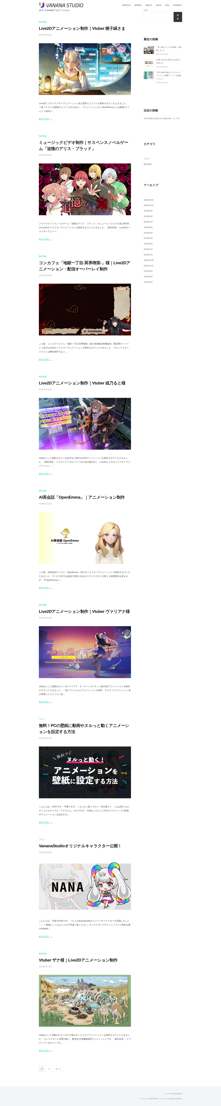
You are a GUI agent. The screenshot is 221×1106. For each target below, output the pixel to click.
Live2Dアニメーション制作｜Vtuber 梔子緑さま (82, 28)
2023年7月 (148, 222)
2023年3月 (148, 244)
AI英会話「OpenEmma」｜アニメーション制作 (82, 497)
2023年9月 (148, 211)
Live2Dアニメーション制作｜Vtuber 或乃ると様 (82, 383)
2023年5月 (148, 233)
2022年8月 (148, 276)
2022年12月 (149, 260)
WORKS (138, 5)
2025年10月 (149, 200)
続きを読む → (46, 119)
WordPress (154, 1099)
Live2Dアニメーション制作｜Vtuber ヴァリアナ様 (84, 611)
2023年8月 (148, 216)
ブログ (42, 719)
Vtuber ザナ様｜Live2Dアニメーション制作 (78, 960)
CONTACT (177, 5)
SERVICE (126, 5)
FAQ (167, 5)
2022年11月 (148, 266)
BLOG (158, 5)
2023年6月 (148, 227)
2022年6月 (148, 282)
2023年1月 (148, 255)
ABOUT (149, 5)
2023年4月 (148, 238)
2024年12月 (149, 205)
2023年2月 (148, 249)
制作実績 (43, 22)
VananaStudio (176, 1094)
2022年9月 (148, 271)
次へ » (58, 1069)
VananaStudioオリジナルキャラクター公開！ (80, 846)
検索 (178, 17)
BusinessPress (176, 1099)
